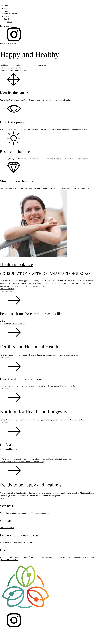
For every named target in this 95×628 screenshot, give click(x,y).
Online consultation (23, 513)
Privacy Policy (5, 542)
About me (7, 11)
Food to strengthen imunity (59, 557)
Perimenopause (76, 557)
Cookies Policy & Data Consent (23, 542)
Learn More (4, 389)
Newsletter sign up (18, 70)
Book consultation (7, 289)
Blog (5, 8)
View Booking (5, 462)
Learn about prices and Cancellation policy (27, 462)
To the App (4, 26)
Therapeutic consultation (41, 513)
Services (7, 6)
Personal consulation (8, 513)
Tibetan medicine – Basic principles (13, 557)
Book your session (7, 528)
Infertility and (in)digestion (37, 557)
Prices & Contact (10, 14)
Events (6, 16)
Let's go (3, 498)
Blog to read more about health (12, 324)
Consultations (5, 70)
